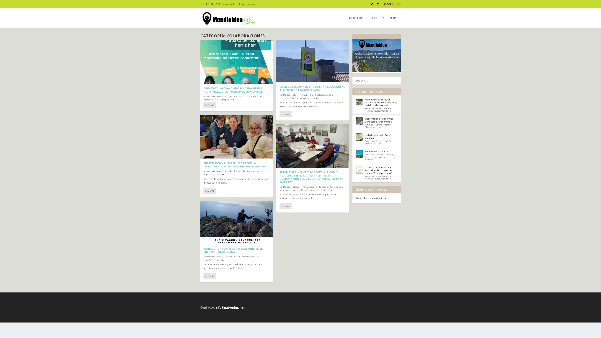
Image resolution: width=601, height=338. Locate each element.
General (259, 171)
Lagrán (283, 98)
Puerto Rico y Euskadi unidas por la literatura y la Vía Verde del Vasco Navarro (235, 164)
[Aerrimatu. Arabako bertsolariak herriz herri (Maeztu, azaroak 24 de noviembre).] (236, 62)
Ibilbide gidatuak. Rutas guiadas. (378, 136)
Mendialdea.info (214, 256)
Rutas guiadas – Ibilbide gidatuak (238, 4)
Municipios (356, 18)
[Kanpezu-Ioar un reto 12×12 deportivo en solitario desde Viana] (236, 222)
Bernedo (317, 187)
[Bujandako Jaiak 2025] (359, 154)
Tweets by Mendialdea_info (371, 198)
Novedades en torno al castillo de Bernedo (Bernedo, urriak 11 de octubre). (381, 102)
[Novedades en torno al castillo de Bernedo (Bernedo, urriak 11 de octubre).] (359, 102)
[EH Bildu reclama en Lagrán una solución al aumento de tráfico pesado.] (312, 61)
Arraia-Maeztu (242, 96)
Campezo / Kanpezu (384, 154)
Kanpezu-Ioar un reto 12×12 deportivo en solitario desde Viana (233, 250)
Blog (374, 18)
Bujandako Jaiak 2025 (376, 151)
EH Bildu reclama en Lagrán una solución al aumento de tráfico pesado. (312, 88)
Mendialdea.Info (214, 96)
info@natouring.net (230, 307)
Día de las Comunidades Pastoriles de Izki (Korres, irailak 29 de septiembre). (379, 170)
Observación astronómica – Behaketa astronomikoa (380, 120)
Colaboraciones (256, 96)
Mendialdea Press (291, 187)
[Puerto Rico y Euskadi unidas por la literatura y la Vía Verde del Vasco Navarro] (236, 137)
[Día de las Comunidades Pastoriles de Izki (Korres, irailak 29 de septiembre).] (359, 170)
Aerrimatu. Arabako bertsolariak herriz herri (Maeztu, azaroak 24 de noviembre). (233, 90)
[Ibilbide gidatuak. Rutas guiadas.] (359, 137)
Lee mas (209, 105)
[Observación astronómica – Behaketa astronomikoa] (359, 121)
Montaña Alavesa (211, 99)
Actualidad (390, 18)
